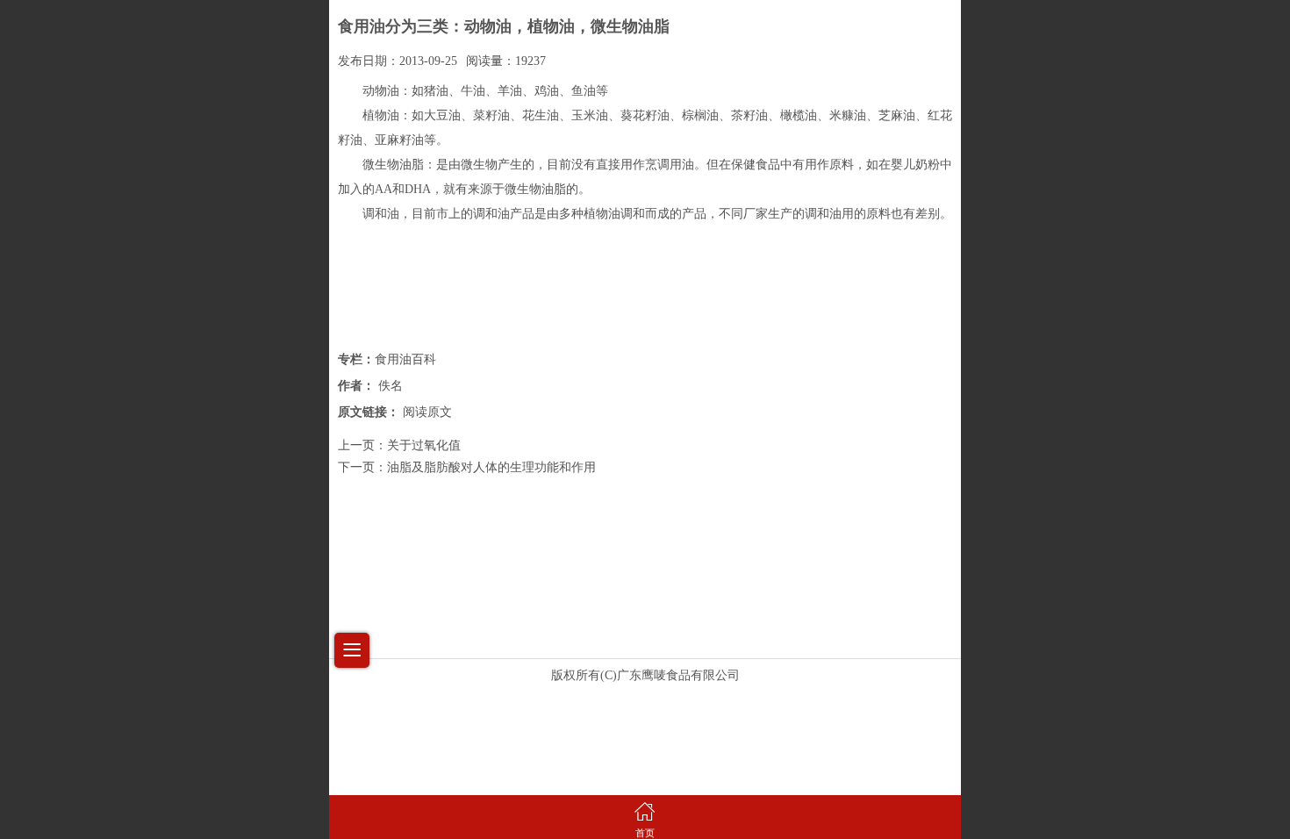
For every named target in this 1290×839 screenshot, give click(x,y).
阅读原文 (427, 412)
